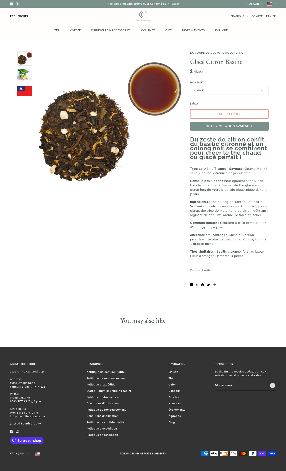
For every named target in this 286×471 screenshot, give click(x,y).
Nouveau (175, 403)
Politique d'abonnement (103, 397)
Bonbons (174, 390)
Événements (177, 409)
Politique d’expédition (102, 428)
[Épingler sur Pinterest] (202, 284)
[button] (214, 284)
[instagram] (17, 4)
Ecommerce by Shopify (148, 453)
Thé (171, 378)
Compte (257, 16)
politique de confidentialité (106, 372)
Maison (173, 372)
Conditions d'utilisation (103, 403)
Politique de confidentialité (106, 422)
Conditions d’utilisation (103, 416)
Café (172, 384)
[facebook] (11, 4)
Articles (174, 397)
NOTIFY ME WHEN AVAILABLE (229, 126)
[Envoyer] (272, 385)
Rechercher (19, 16)
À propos (175, 416)
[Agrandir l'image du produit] (110, 122)
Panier (271, 16)
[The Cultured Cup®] (143, 16)
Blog (172, 422)
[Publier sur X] (197, 284)
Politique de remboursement (106, 378)
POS (122, 453)
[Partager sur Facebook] (191, 284)
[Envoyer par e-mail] (208, 284)
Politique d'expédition (102, 384)
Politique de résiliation (102, 434)
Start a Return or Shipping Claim (109, 390)
